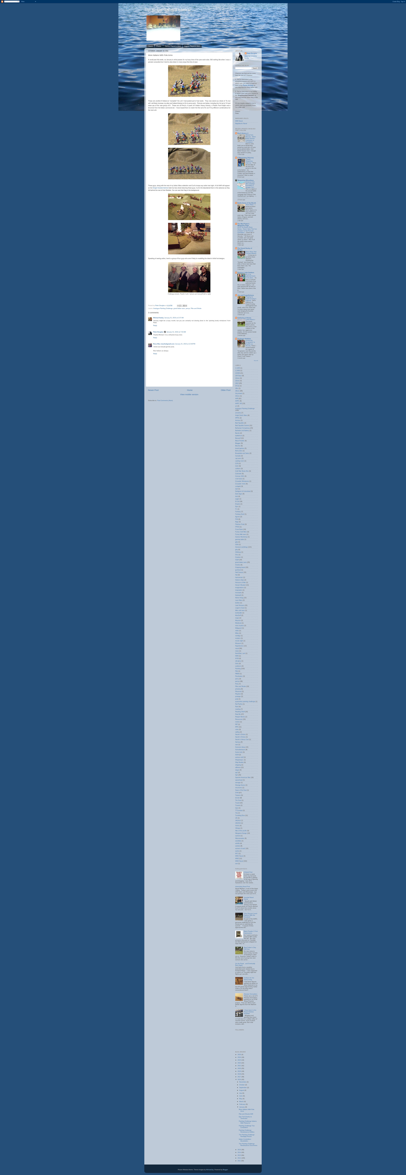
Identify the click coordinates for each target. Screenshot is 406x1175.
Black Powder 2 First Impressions (251, 932)
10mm (237, 378)
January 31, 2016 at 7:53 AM (176, 332)
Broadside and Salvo (242, 453)
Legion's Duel (239, 608)
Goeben (238, 557)
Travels (237, 805)
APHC (237, 418)
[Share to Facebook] (184, 306)
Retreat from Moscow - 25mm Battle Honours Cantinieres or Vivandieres (251, 138)
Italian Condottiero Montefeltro (245, 1140)
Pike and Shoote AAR (246, 1114)
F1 (236, 509)
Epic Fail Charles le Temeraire (245, 1117)
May (241, 1098)
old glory (238, 661)
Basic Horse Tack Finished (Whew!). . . (251, 253)
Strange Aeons (240, 785)
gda (236, 542)
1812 (237, 383)
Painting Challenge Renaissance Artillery (246, 1131)
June (241, 1096)
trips (236, 808)
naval (237, 648)
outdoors (238, 666)
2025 (239, 1054)
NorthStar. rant (240, 653)
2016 (239, 1079)
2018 (239, 1074)
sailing (237, 732)
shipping (238, 765)
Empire (237, 504)
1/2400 (237, 373)
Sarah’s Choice (240, 737)
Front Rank (239, 529)
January (242, 1107)
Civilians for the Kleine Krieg (249, 978)
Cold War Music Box (242, 471)
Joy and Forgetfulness (245, 295)
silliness (237, 767)
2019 (239, 1071)
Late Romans (239, 605)
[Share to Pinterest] (186, 306)
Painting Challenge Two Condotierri (247, 1126)
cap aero (238, 458)
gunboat (238, 570)
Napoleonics (239, 646)
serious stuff (239, 757)
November (243, 1082)
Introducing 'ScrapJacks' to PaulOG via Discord (250, 343)
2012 (239, 1158)
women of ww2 (240, 848)
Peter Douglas (158, 332)
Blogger (237, 443)
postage (238, 696)
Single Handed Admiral (160, 188)
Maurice (238, 620)
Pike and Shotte (196, 308)
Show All (256, 360)
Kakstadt (238, 595)
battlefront (238, 435)
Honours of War (240, 582)
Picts (236, 684)
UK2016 (238, 823)
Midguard (238, 628)
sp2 (236, 772)
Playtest (238, 694)
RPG (236, 727)
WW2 (237, 858)
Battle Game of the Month (246, 203)
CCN (236, 463)
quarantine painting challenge (245, 701)
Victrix (237, 825)
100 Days (238, 375)
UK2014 (238, 820)
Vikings (237, 828)
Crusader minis (240, 484)
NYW (237, 658)
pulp (236, 699)
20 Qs (237, 386)
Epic (236, 506)
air (236, 406)
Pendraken (239, 676)
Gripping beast (240, 567)
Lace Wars (238, 600)
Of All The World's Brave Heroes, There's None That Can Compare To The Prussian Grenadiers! (247, 229)
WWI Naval (239, 121)
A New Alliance (250, 319)
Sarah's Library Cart (242, 739)
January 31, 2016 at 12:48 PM (185, 344)
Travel (237, 803)
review (237, 722)
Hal (236, 575)
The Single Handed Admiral (167, 10)
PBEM (237, 673)
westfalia (238, 841)
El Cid (237, 501)
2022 (239, 1063)
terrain (237, 798)
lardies (237, 603)
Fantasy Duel (239, 514)
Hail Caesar (239, 572)
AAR (236, 398)
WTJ (236, 853)
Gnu (236, 554)
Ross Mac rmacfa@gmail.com (163, 344)
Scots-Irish (238, 752)
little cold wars (240, 610)
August (241, 1090)
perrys (188, 308)
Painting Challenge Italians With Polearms (248, 1122)
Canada (238, 456)
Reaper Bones (240, 717)
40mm (237, 396)
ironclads (238, 592)
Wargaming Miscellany (245, 180)
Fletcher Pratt (239, 524)
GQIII (237, 560)
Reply (155, 325)
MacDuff (238, 615)
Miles (237, 633)
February (242, 1104)
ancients (238, 413)
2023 (239, 1060)
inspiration (238, 590)
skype (237, 770)
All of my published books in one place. (251, 276)
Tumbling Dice (240, 815)
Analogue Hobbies (244, 339)
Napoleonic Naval (241, 123)
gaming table (239, 539)
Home (150, 46)
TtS (236, 813)
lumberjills (238, 613)
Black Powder (239, 440)
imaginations (239, 587)
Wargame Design (241, 833)
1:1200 (237, 368)
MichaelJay (210, 1169)
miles (237, 630)
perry (237, 679)
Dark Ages (238, 494)
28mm (237, 391)
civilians (237, 468)
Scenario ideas (240, 747)
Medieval (238, 623)
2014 (239, 1152)
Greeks (237, 565)
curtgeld (238, 486)
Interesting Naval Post (242, 886)
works (237, 851)
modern (237, 638)
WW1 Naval (239, 856)
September (243, 1087)
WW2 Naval (239, 861)
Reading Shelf (240, 711)
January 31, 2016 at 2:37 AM (174, 318)
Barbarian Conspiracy (242, 428)
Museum (238, 643)
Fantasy (238, 511)
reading (237, 709)
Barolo (237, 433)
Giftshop (238, 552)
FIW (236, 519)
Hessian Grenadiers (250, 994)
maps (237, 618)
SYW (237, 792)
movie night (239, 641)
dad (236, 489)
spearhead (238, 780)
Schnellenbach (240, 749)
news (237, 651)
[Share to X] (182, 306)
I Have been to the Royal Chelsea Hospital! (250, 1011)
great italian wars (179, 308)
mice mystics (239, 625)
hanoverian (239, 577)
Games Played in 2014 (173, 46)
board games (239, 448)
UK (236, 818)
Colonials (238, 473)
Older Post (225, 390)
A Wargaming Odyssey (245, 157)
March (241, 1101)
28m (236, 388)
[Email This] (178, 306)
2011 (239, 1161)
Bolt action (238, 451)
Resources (238, 719)
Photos (158, 46)
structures (238, 787)
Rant (236, 706)
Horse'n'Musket (240, 585)
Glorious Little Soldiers (245, 272)
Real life (238, 714)
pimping (238, 689)
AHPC (237, 401)
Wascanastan (239, 838)
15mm (237, 381)
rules (237, 729)
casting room (239, 461)
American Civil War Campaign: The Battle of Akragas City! (250, 184)
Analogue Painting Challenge (163, 308)
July (240, 1093)
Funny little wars (240, 534)
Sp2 (236, 775)
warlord (237, 836)
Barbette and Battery (242, 430)
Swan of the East (241, 790)
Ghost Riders (250, 204)
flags (236, 522)
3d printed (238, 393)
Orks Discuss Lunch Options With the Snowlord (250, 915)
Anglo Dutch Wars (241, 415)
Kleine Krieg (239, 598)
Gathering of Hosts (244, 318)
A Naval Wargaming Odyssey (249, 161)
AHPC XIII (238, 403)
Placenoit (238, 691)
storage (237, 782)
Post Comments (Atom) (165, 400)
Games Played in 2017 (192, 46)
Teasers (238, 795)
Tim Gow (238, 800)
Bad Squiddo (239, 423)
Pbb (236, 671)
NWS (237, 656)
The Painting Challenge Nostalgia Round (246, 1135)
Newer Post (153, 390)
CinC (237, 466)
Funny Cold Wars (241, 532)
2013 (239, 1155)
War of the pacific (241, 830)
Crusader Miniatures (242, 481)
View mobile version (189, 394)
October (242, 1085)
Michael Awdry (158, 318)
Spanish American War (242, 777)
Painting (238, 668)
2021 (239, 1065)
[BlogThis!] (180, 306)
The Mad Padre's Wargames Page (243, 224)
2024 (239, 1057)
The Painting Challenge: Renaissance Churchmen (248, 1144)
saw (236, 744)
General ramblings (241, 547)
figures (237, 516)
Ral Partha (238, 704)
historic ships (239, 580)
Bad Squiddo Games (242, 425)
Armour (237, 420)
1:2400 (237, 370)
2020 (239, 1068)
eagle (237, 499)
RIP (236, 724)
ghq (236, 549)
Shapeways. (239, 760)
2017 (239, 1077)
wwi (236, 863)
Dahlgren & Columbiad (242, 491)
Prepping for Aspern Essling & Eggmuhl (251, 298)
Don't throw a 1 (242, 133)
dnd (236, 496)
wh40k (237, 843)
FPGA (237, 527)
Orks (236, 663)
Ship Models (239, 762)
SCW (237, 755)
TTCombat (238, 810)
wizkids (237, 846)
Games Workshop (241, 537)
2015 (239, 1149)
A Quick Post (248, 872)
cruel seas (238, 478)
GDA (236, 544)
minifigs (237, 635)
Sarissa (237, 742)
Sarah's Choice (240, 734)
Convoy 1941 (239, 476)
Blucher (237, 446)
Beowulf (238, 438)
